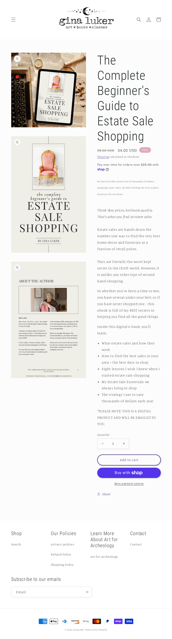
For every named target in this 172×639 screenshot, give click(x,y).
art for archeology (104, 556)
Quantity (103, 434)
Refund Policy (61, 554)
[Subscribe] (87, 592)
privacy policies (62, 544)
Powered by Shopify (96, 629)
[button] (13, 20)
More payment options (129, 483)
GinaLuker (78, 629)
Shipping (103, 156)
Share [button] (106, 494)
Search (16, 544)
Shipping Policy (62, 564)
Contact (136, 544)
